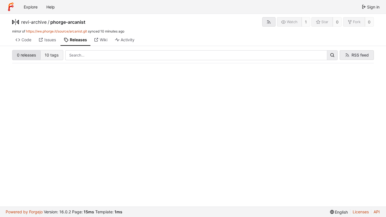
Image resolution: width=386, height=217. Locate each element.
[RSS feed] (269, 22)
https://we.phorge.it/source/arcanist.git (56, 31)
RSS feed (360, 55)
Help (50, 7)
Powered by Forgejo (24, 211)
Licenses (361, 211)
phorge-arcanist (67, 22)
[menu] (339, 212)
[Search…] (332, 55)
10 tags (51, 55)
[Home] (11, 7)
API (377, 211)
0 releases (26, 55)
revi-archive (34, 22)
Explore (31, 7)
